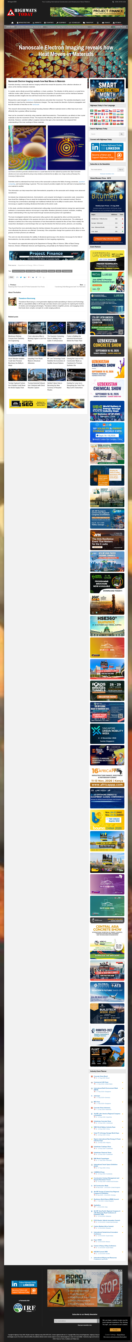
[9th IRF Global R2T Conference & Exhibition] (107, 712)
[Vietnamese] (115, 123)
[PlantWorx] (107, 1056)
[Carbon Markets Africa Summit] (107, 583)
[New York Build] (107, 970)
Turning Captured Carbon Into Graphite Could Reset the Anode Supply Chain (16, 385)
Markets (38, 23)
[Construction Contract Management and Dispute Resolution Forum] (107, 497)
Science (58, 271)
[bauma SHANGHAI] (107, 820)
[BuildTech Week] (107, 1013)
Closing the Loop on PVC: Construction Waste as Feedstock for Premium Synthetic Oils (75, 362)
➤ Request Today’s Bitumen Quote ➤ (107, 239)
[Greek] (115, 114)
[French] (103, 114)
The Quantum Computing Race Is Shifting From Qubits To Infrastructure (55, 338)
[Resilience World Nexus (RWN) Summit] (107, 540)
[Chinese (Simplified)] (103, 110)
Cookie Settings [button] (110, 1335)
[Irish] (96, 117)
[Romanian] (111, 120)
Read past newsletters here (107, 173)
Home (13, 22)
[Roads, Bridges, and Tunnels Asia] (107, 691)
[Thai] (103, 123)
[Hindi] (118, 114)
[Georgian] (107, 114)
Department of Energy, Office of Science (31, 265)
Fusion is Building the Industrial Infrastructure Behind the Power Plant (74, 338)
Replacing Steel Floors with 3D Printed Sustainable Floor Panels (26, 286)
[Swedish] (99, 123)
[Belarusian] (96, 110)
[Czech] (111, 110)
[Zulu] (122, 123)
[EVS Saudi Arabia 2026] (107, 906)
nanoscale (35, 104)
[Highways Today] (21, 12)
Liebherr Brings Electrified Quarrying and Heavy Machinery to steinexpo (102, 27)
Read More (121, 1335)
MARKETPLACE (120, 27)
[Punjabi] (107, 120)
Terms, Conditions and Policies (68, 1339)
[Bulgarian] (99, 110)
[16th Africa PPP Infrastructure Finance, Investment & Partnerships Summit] (107, 777)
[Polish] (99, 120)
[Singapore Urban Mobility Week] (107, 734)
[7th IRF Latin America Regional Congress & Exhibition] (107, 325)
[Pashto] (96, 120)
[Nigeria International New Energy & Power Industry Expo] (107, 454)
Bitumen (118, 23)
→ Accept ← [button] (115, 1330)
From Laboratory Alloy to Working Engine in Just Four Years (37, 338)
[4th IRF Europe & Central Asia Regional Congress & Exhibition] (107, 518)
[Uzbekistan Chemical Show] (107, 389)
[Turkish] (107, 123)
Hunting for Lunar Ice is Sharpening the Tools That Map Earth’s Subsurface (75, 385)
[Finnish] (99, 114)
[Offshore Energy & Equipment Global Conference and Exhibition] (107, 798)
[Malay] (118, 117)
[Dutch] (118, 110)
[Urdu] (111, 123)
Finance (107, 23)
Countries (50, 23)
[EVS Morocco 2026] (107, 647)
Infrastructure (24, 23)
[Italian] (99, 117)
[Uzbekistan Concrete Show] (107, 346)
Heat (38, 271)
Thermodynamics (67, 271)
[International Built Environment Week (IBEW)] (107, 303)
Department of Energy (18, 271)
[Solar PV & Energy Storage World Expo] (107, 432)
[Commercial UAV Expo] (107, 260)
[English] (122, 110)
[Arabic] (92, 110)
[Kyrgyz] (111, 117)
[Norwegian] (92, 120)
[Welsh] (118, 123)
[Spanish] (92, 123)
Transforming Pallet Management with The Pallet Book (70, 286)
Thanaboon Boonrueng (27, 298)
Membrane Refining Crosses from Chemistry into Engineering (16, 338)
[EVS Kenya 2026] (107, 884)
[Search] (121, 134)
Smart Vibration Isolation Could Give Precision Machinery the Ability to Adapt (16, 362)
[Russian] (115, 120)
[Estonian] (92, 114)
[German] (111, 114)
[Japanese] (103, 117)
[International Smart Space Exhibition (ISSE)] (107, 475)
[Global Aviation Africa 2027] (107, 992)
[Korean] (107, 117)
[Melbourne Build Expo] (107, 863)
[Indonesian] (92, 117)
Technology (76, 23)
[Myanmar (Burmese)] (122, 117)
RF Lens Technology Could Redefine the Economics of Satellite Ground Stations (56, 361)
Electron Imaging (31, 271)
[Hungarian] (122, 114)
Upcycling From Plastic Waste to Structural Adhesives (35, 361)
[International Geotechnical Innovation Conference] (107, 604)
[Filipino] (96, 114)
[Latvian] (115, 117)
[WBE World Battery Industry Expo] (107, 411)
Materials (44, 271)
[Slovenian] (122, 120)
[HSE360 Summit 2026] (107, 626)
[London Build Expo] (107, 841)
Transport (89, 23)
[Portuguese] (103, 120)
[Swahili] (96, 123)
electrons (30, 100)
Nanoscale (51, 271)
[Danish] (115, 110)
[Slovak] (118, 120)
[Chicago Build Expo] (107, 669)
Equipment (62, 23)
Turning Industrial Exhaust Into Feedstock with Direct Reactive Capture (36, 385)
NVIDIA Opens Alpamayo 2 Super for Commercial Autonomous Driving (59, 27)
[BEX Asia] (107, 282)
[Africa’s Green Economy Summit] (107, 949)
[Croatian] (107, 110)
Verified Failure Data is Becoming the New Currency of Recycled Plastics (54, 386)
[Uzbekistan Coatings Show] (107, 368)
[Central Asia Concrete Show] (107, 927)
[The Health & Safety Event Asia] (107, 755)
